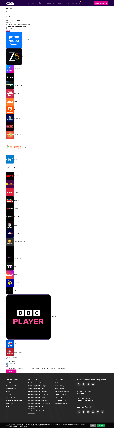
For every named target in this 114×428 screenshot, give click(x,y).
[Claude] (88, 384)
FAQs (56, 383)
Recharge (11, 371)
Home (27, 3)
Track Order (50, 3)
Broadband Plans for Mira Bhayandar (36, 407)
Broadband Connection (35, 383)
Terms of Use (59, 389)
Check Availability (11, 386)
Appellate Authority (61, 400)
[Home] (10, 3)
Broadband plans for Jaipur (37, 389)
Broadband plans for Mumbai (37, 391)
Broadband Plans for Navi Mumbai (39, 403)
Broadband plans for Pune (36, 397)
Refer (8, 391)
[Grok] (93, 384)
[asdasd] (79, 412)
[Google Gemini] (83, 384)
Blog (7, 406)
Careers (8, 394)
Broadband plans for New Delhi (38, 394)
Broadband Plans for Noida (36, 411)
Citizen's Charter (60, 394)
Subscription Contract (62, 391)
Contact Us (58, 397)
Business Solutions (62, 3)
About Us (9, 383)
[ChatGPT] (79, 384)
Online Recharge (37, 3)
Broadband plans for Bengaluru (38, 386)
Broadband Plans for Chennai (37, 400)
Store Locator (10, 397)
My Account (10, 403)
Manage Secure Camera (14, 400)
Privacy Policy (59, 386)
